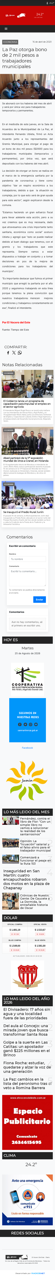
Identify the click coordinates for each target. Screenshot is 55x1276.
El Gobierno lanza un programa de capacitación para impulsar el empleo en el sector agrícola (27, 404)
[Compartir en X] (14, 352)
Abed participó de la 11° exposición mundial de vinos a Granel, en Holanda (25, 459)
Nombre (12, 554)
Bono (23, 35)
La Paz (11, 35)
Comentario (14, 566)
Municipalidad (39, 35)
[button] (37, 2)
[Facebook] (42, 2)
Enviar (39, 599)
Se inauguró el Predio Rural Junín (23, 512)
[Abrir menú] (6, 28)
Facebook (27, 747)
